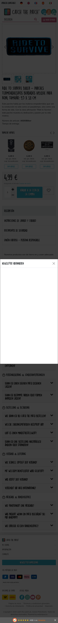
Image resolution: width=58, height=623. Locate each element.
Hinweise (41, 620)
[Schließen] (55, 620)
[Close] (54, 263)
